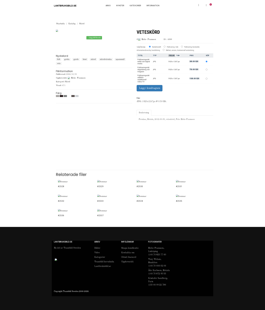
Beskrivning (144, 113)
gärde (76, 59)
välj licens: (141, 47)
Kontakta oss (127, 253)
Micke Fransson (78, 78)
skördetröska (106, 59)
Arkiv (108, 5)
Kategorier (135, 5)
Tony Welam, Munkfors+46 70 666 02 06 (157, 262)
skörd (93, 59)
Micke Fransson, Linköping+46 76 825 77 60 (157, 251)
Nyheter (120, 5)
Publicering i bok (172, 47)
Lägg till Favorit (94, 38)
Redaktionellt (156, 47)
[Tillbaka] (91, 44)
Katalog (71, 24)
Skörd (81, 24)
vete (59, 63)
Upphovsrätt (127, 262)
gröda (66, 59)
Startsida (60, 24)
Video (97, 253)
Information (153, 5)
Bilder (97, 248)
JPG (154, 61)
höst (85, 59)
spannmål (120, 59)
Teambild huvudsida (104, 262)
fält (58, 59)
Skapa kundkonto (130, 248)
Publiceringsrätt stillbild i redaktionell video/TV (143, 78)
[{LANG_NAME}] (56, 260)
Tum (177, 55)
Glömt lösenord (128, 257)
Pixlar (171, 55)
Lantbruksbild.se (102, 266)
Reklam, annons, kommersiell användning (180, 50)
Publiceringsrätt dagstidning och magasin (143, 69)
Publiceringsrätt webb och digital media (143, 61)
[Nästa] (97, 44)
